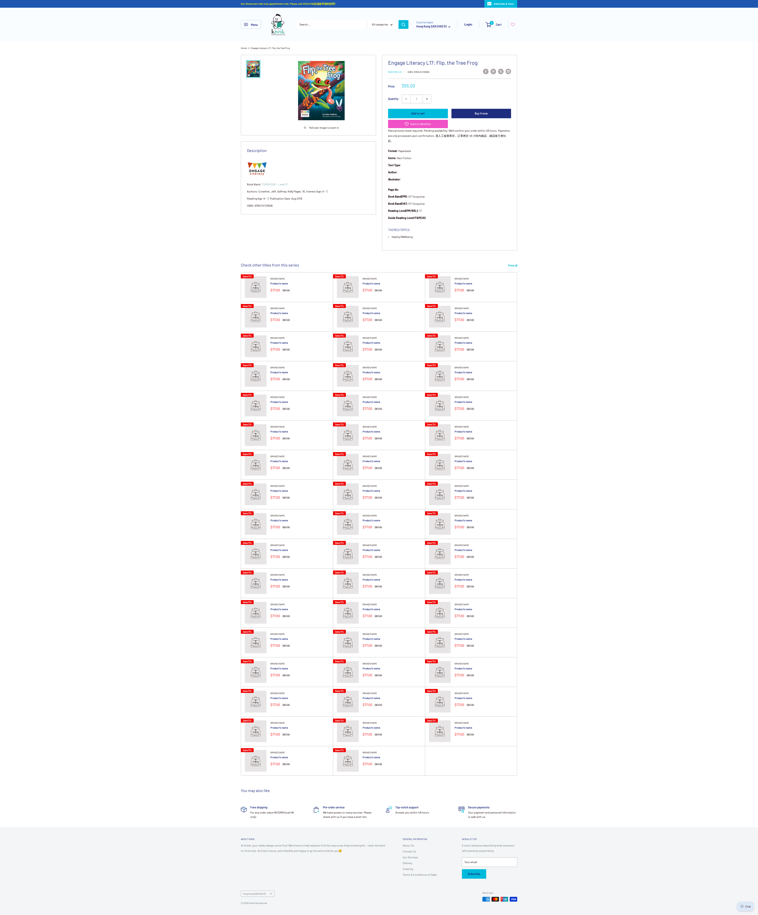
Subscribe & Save (504, 3)
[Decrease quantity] (406, 99)
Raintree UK (395, 71)
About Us (408, 845)
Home (244, 48)
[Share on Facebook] (486, 71)
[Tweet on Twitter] (501, 71)
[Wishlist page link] (513, 24)
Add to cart (418, 113)
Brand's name (277, 278)
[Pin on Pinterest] (493, 71)
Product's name (279, 283)
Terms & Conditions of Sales (420, 874)
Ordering (408, 869)
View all (513, 265)
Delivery (407, 863)
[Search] (403, 24)
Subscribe (474, 874)
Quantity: (393, 98)
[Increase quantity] (427, 99)
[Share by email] (508, 71)
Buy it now (481, 113)
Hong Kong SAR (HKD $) (254, 893)
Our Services (410, 857)
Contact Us (409, 851)
